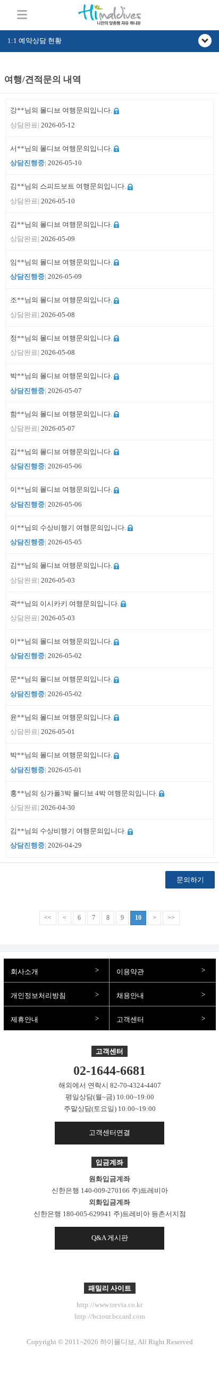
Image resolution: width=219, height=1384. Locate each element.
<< (48, 917)
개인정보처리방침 (38, 995)
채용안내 (130, 995)
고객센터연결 (109, 1133)
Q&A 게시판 (109, 1238)
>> (171, 917)
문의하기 (190, 880)
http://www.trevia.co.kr (109, 1305)
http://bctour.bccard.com (109, 1316)
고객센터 (130, 1019)
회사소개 (24, 972)
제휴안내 (24, 1019)
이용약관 (130, 972)
